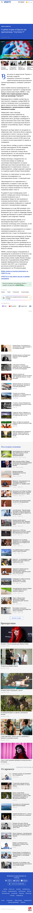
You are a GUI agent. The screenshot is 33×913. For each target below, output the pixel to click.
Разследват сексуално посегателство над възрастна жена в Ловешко (22, 609)
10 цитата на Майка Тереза (9, 666)
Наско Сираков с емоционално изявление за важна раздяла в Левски (22, 834)
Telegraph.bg (19, 895)
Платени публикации (13, 902)
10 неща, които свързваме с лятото (12, 690)
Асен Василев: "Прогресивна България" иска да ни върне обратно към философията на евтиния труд (22, 512)
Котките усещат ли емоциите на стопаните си (22, 774)
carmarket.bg (15, 397)
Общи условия (18, 900)
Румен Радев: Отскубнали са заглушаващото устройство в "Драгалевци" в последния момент (22, 854)
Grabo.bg (21, 893)
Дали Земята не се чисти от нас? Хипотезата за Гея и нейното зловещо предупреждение (21, 453)
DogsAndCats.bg (12, 891)
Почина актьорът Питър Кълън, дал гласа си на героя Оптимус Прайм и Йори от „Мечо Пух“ (21, 825)
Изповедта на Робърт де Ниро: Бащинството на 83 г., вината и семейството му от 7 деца (22, 492)
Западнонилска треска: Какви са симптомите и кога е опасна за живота (22, 590)
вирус (3, 292)
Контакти (23, 902)
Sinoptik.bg (14, 893)
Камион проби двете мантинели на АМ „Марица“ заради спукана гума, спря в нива (21, 522)
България (14, 486)
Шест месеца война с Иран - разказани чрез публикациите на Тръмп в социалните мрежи (22, 463)
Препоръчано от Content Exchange (23, 767)
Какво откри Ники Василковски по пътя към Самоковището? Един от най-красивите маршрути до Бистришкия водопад (22, 795)
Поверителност (28, 900)
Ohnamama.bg (5, 893)
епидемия (16, 292)
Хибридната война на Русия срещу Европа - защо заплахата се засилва (21, 580)
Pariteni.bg (28, 893)
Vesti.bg (7, 2)
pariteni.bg (15, 388)
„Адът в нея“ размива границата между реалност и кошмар (16, 761)
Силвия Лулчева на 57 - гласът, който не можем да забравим (22, 814)
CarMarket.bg (21, 891)
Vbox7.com (11, 889)
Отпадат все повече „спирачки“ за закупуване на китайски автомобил (22, 394)
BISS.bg (29, 891)
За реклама (9, 900)
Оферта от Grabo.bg (17, 476)
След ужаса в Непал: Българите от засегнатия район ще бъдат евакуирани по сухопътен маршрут (21, 367)
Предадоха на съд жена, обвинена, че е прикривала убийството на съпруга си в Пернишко (21, 542)
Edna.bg (12, 895)
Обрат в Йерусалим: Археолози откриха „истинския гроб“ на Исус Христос (20, 600)
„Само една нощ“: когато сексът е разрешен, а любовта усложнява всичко (15, 737)
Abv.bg (5, 889)
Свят (14, 467)
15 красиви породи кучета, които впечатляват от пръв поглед (21, 784)
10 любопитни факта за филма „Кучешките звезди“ (14, 713)
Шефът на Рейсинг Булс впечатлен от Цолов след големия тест (20, 844)
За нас (3, 900)
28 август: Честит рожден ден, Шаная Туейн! (15, 644)
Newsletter (13, 306)
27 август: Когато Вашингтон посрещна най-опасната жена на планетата (22, 404)
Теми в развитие (6, 26)
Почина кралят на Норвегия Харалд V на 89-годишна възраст (21, 356)
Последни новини (11, 447)
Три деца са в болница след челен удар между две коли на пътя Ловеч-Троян (22, 864)
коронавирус (25, 292)
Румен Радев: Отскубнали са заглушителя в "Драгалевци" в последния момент (22, 347)
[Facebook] (16, 904)
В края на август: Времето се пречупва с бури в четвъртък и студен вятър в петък (22, 414)
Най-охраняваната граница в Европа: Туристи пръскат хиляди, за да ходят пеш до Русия (22, 433)
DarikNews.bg (26, 889)
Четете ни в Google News (18, 883)
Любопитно (15, 457)
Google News (24, 306)
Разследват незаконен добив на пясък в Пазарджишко (22, 501)
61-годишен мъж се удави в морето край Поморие (21, 550)
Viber (5, 306)
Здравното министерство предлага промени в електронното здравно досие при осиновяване (22, 571)
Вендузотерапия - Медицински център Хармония (19, 473)
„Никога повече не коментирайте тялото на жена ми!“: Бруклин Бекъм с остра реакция (22, 376)
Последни (21, 2)
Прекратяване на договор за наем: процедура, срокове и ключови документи (21, 385)
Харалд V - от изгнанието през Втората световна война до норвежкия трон (22, 560)
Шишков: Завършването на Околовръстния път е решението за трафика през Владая (21, 483)
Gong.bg (18, 889)
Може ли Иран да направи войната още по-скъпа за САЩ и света (22, 423)
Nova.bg (4, 891)
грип (9, 292)
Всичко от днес (16, 618)
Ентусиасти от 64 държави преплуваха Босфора (21, 804)
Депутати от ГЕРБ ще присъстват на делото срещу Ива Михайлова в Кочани (22, 531)
